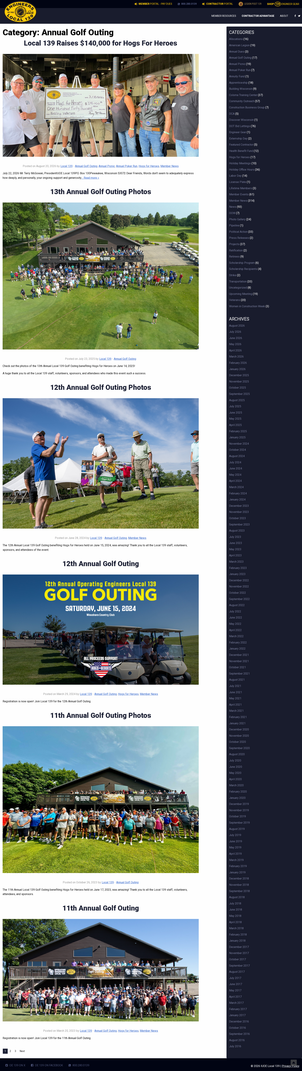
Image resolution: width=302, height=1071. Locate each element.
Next (22, 1051)
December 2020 (239, 729)
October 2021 (237, 667)
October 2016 (237, 1027)
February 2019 (238, 866)
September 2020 (239, 748)
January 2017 (237, 1015)
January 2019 (237, 872)
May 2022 (235, 623)
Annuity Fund (237, 76)
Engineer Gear (283, 4)
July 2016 (235, 1046)
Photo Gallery (237, 219)
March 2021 (236, 710)
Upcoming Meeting (240, 294)
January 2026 (237, 369)
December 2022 (239, 580)
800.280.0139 (189, 3)
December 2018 (239, 878)
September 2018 (239, 891)
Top (294, 1063)
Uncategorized (238, 287)
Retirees (234, 256)
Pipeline (234, 225)
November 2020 (239, 735)
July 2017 (235, 978)
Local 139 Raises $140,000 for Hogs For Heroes (100, 43)
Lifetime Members (240, 188)
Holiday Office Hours (241, 169)
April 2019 (235, 853)
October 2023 (237, 518)
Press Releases (239, 238)
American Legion (239, 45)
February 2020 (238, 791)
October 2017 (237, 959)
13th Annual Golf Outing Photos (100, 192)
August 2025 (237, 400)
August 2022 (237, 605)
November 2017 (239, 953)
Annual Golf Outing (86, 166)
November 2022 (239, 586)
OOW (232, 213)
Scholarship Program (242, 262)
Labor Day (235, 175)
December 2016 (239, 1021)
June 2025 (235, 412)
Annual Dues (236, 51)
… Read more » (90, 177)
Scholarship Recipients (243, 269)
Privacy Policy (290, 1066)
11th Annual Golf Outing (100, 908)
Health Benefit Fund (241, 151)
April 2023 (235, 555)
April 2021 (235, 704)
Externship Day (238, 138)
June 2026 (235, 338)
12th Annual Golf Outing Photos (100, 387)
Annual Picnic (107, 166)
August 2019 (237, 829)
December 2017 (239, 947)
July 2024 (235, 462)
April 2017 (235, 996)
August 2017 (237, 971)
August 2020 (237, 754)
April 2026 (235, 350)
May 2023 (235, 549)
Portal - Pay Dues (155, 3)
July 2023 (235, 537)
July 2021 (235, 686)
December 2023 (239, 505)
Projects (234, 244)
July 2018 (235, 903)
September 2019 (239, 822)
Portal (219, 3)
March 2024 (236, 487)
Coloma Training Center (243, 95)
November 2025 (239, 381)
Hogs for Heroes (149, 166)
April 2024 (235, 481)
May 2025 (235, 418)
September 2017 (239, 965)
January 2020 (237, 798)
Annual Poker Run (126, 166)
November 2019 (239, 810)
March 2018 (236, 928)
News (232, 206)
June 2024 (235, 468)
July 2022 (235, 611)
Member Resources (223, 15)
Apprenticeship (238, 82)
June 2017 (235, 984)
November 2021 (239, 661)
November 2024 (239, 443)
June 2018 (235, 909)
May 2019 (235, 847)
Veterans (234, 300)
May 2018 (235, 916)
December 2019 (239, 804)
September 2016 (239, 1034)
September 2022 (239, 599)
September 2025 (239, 394)
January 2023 (237, 574)
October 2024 (237, 449)
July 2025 (235, 406)
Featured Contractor (241, 144)
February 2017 (238, 1009)
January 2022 (237, 648)
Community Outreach (241, 101)
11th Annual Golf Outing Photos (100, 715)
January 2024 (237, 499)
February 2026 (238, 363)
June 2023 (235, 543)
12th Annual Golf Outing (100, 564)
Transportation (238, 281)
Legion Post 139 (252, 3)
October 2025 (237, 387)
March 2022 (236, 636)
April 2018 (235, 922)
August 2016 (237, 1040)
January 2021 (237, 723)
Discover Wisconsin (241, 120)
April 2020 (235, 779)
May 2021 (235, 698)
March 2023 (236, 561)
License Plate (237, 182)
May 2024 (235, 474)
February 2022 (238, 642)
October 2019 (237, 816)
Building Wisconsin (240, 88)
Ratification (236, 250)
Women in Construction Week (247, 306)
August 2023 (237, 530)
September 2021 (239, 673)
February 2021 (238, 717)
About (284, 15)
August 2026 (237, 325)
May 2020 (235, 773)
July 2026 (235, 331)
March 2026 (236, 356)
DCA (232, 113)
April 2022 (235, 630)
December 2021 (239, 655)
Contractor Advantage (258, 15)
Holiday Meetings (240, 163)
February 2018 (238, 934)
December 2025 (239, 375)
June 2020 (235, 766)
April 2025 (235, 425)
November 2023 (239, 512)
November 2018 (239, 884)
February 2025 (238, 431)
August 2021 (237, 679)
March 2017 (236, 1002)
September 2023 (239, 524)
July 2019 (235, 835)
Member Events (239, 194)
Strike (232, 275)
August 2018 (237, 897)
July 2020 (235, 760)
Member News (169, 166)
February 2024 (238, 493)
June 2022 (235, 617)
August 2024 (237, 456)
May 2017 (235, 990)
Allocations (236, 39)
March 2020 (236, 785)
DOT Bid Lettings (239, 126)
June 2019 (235, 841)
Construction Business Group (247, 107)
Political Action (238, 231)
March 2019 (236, 860)
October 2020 (237, 742)
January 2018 (237, 940)
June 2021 (235, 692)
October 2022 (237, 592)
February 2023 (238, 568)
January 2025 (237, 437)
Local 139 (66, 166)
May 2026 (235, 344)
